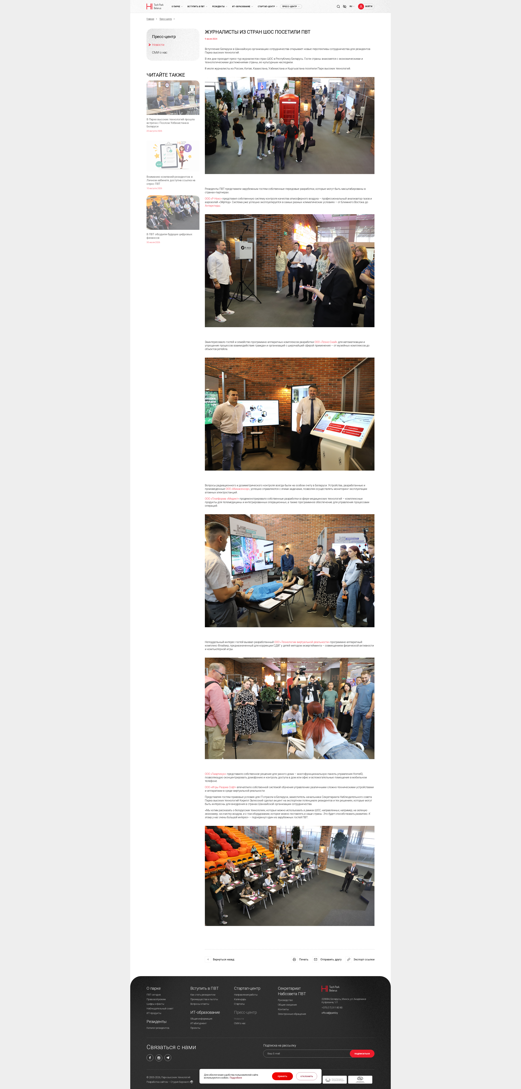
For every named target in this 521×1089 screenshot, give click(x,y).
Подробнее (236, 1077)
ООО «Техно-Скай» (325, 342)
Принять (282, 1076)
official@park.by (330, 1012)
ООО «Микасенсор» (238, 489)
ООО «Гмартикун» (215, 774)
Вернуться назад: (224, 959)
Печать (303, 959)
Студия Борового (180, 1081)
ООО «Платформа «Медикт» (222, 498)
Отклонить (306, 1076)
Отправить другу (330, 959)
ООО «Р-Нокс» (213, 198)
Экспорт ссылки (364, 959)
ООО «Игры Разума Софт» (220, 787)
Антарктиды (212, 205)
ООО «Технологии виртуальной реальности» (301, 642)
